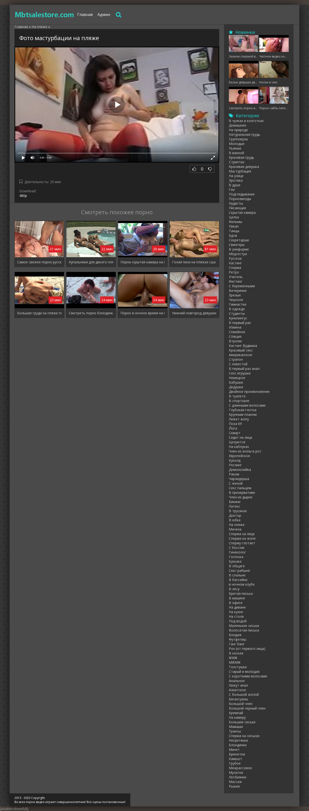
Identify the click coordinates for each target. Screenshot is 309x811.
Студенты (237, 313)
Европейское (239, 455)
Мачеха (235, 529)
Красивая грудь (241, 157)
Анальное (237, 680)
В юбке (235, 520)
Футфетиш (237, 639)
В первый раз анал (244, 368)
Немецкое (237, 377)
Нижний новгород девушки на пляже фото (194, 313)
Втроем (235, 341)
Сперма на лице (242, 533)
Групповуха (238, 139)
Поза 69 (235, 423)
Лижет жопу (239, 419)
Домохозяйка (240, 469)
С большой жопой (244, 694)
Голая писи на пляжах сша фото (194, 262)
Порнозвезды (240, 198)
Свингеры (237, 244)
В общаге (237, 566)
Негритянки (238, 740)
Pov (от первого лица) (247, 648)
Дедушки (236, 387)
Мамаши (236, 726)
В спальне (237, 575)
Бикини (234, 501)
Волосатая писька (244, 630)
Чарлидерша (239, 478)
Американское (240, 354)
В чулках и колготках (246, 120)
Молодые (237, 143)
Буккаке (235, 561)
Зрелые (235, 295)
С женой (236, 483)
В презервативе (242, 492)
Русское (235, 258)
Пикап (234, 226)
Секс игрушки (240, 373)
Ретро (234, 272)
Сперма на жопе (242, 538)
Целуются (237, 442)
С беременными (242, 286)
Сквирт (234, 433)
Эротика (236, 180)
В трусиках (238, 511)
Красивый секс (241, 350)
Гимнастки (237, 304)
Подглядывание (242, 194)
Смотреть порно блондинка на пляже (91, 313)
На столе (236, 616)
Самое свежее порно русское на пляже (39, 262)
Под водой (237, 621)
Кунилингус (238, 318)
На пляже (237, 524)
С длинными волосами (247, 405)
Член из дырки (240, 497)
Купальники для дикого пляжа (91, 262)
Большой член (241, 703)
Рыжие (234, 786)
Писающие (237, 208)
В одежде (237, 309)
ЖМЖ (233, 657)
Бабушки (236, 382)
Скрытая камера (242, 212)
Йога (233, 428)
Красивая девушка (244, 166)
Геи (232, 189)
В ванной (236, 153)
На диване (237, 607)
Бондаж (235, 634)
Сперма (235, 267)
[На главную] (44, 14)
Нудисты (236, 203)
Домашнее (237, 125)
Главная (85, 14)
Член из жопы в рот (245, 451)
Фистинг (235, 281)
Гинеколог (237, 552)
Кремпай (236, 713)
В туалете (237, 396)
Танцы (234, 231)
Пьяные (235, 148)
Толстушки (238, 667)
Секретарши (239, 240)
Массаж (235, 781)
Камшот (235, 758)
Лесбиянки (237, 777)
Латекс (234, 506)
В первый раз (240, 322)
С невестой (238, 364)
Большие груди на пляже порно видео (39, 313)
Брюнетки (237, 754)
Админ (104, 14)
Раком (234, 474)
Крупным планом (243, 414)
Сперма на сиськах (244, 735)
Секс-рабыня (239, 570)
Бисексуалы (238, 699)
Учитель (236, 276)
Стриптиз (236, 162)
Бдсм (233, 235)
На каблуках (239, 446)
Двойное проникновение (249, 391)
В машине (237, 598)
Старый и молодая (244, 671)
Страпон (236, 359)
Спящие (235, 336)
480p (23, 195)
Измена (235, 327)
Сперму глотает (242, 543)
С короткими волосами (248, 676)
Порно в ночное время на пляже (142, 313)
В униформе (239, 249)
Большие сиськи (242, 722)
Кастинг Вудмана (243, 345)
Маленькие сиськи (244, 625)
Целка (234, 217)
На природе (238, 130)
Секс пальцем (240, 488)
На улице (236, 175)
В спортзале (239, 400)
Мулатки (236, 772)
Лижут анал (238, 685)
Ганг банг (237, 644)
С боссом (236, 547)
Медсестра (238, 253)
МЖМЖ (234, 662)
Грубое (235, 763)
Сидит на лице (240, 437)
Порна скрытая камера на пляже (142, 262)
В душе (234, 185)
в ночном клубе (242, 584)
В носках (236, 653)
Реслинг (235, 465)
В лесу (234, 589)
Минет (234, 749)
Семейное (237, 332)
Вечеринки (237, 290)
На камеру (237, 717)
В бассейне (238, 579)
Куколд (234, 460)
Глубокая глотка (242, 410)
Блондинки (237, 745)
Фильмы (235, 221)
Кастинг (235, 263)
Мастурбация (240, 171)
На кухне (236, 612)
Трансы (235, 731)
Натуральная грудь (244, 134)
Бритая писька (241, 593)
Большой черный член (247, 708)
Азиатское (237, 690)
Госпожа (236, 556)
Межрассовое (240, 768)
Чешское (236, 299)
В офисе (236, 602)
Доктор (235, 515)
